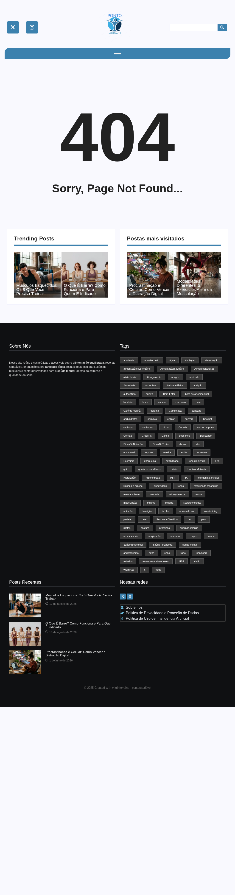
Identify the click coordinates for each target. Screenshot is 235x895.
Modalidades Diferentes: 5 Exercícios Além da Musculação (194, 287)
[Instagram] (32, 27)
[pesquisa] (222, 27)
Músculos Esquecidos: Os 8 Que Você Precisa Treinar (36, 289)
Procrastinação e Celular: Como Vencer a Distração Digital (149, 289)
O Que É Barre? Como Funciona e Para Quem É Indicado (85, 289)
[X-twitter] (13, 27)
